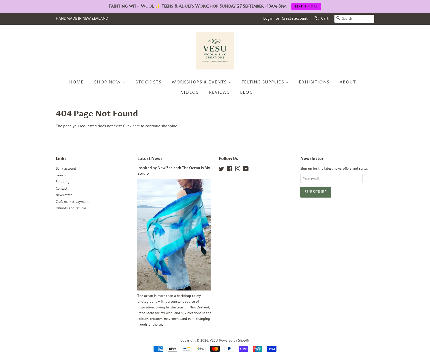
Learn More (306, 6)
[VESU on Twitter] (221, 169)
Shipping (62, 181)
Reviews (219, 92)
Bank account (66, 168)
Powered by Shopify (234, 340)
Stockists (148, 82)
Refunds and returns (71, 208)
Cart (325, 18)
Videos (190, 92)
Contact (61, 188)
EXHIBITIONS (314, 82)
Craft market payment (72, 201)
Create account (295, 18)
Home (76, 82)
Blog (246, 92)
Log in (268, 18)
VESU (214, 340)
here (136, 125)
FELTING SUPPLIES (264, 82)
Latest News (149, 158)
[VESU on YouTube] (246, 169)
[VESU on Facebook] (229, 169)
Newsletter (64, 195)
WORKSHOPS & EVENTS (200, 82)
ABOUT (348, 82)
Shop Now (108, 82)
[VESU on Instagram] (237, 169)
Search (61, 175)
